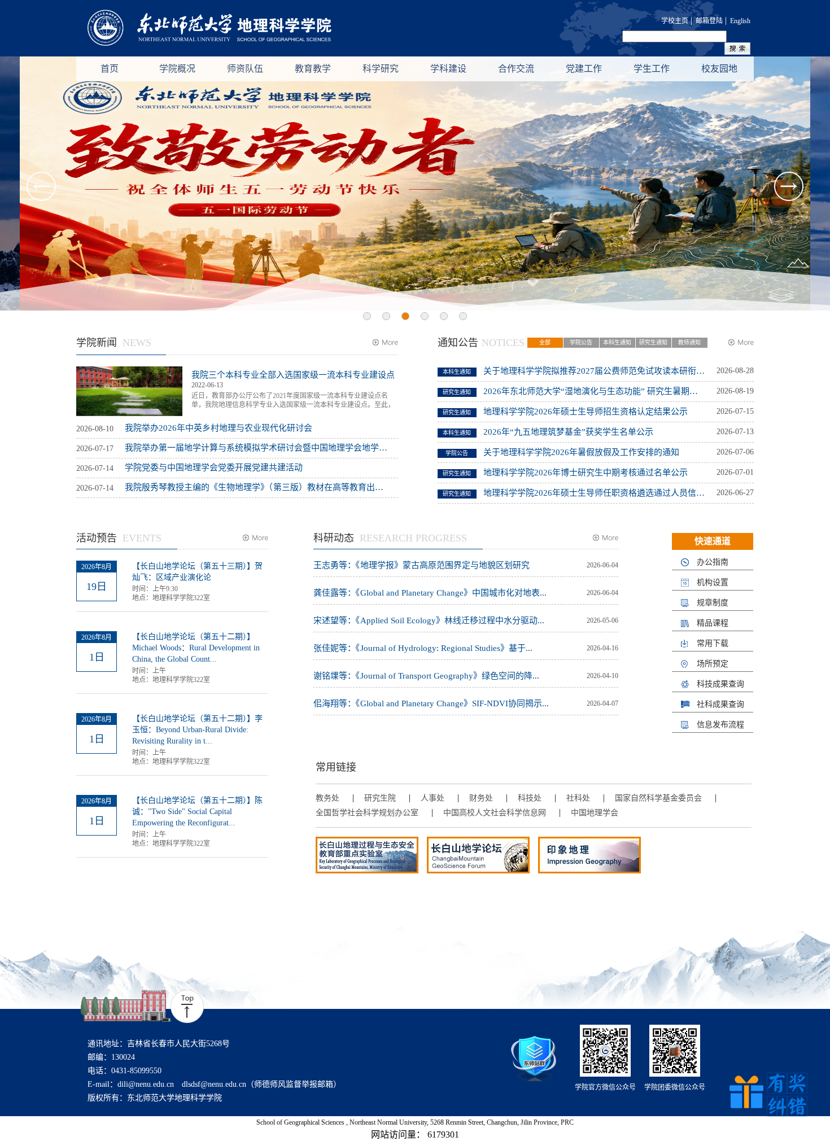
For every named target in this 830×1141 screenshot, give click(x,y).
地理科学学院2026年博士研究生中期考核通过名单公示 (585, 472)
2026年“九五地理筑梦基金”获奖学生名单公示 (568, 431)
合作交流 (516, 68)
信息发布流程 (720, 725)
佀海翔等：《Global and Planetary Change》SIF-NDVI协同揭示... (431, 704)
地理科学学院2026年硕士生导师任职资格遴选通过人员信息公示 (594, 492)
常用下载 (712, 644)
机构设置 (712, 583)
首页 (110, 68)
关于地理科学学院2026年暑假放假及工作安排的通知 (581, 452)
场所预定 (712, 664)
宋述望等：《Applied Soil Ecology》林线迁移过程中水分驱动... (428, 621)
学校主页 (674, 21)
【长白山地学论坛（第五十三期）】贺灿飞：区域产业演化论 (197, 572)
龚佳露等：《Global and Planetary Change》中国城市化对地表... (430, 593)
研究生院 (380, 798)
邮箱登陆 (709, 21)
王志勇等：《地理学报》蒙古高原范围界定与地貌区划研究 (421, 565)
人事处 (432, 798)
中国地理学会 (594, 812)
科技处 (529, 798)
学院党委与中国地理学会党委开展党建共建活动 (214, 467)
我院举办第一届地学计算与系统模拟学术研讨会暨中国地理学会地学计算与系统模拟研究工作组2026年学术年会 (256, 447)
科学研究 (380, 68)
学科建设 (448, 68)
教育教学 (313, 68)
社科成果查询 (720, 705)
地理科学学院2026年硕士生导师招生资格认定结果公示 (585, 411)
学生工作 (652, 68)
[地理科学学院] (226, 28)
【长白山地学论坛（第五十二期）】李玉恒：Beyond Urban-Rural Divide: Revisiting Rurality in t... (197, 729)
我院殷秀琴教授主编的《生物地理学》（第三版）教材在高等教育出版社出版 (256, 487)
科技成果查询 (720, 684)
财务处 (481, 798)
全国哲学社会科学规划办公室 (367, 812)
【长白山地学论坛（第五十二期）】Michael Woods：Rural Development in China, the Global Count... (196, 647)
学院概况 (177, 68)
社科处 (578, 798)
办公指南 (712, 562)
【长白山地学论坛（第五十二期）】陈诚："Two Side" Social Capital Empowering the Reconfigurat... (197, 811)
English (740, 21)
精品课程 (712, 623)
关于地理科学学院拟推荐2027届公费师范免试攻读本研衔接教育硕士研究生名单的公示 (594, 370)
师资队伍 (245, 68)
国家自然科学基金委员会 (658, 798)
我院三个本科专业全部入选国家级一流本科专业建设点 (293, 374)
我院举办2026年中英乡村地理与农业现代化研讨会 (218, 427)
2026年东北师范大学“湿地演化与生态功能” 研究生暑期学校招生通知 (594, 391)
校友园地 (719, 68)
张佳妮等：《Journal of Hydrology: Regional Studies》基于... (422, 648)
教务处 (327, 798)
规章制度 (712, 603)
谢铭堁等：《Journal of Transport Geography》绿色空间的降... (426, 676)
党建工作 (584, 68)
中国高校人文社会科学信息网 (494, 812)
